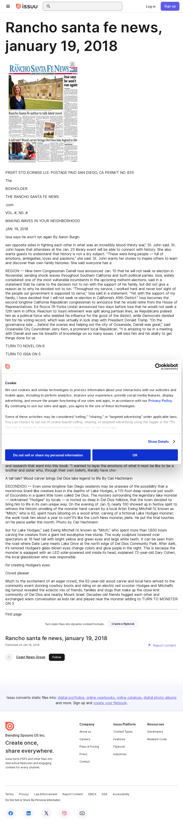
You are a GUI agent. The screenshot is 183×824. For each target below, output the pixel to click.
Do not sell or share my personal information (48, 455)
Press (83, 754)
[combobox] (86, 6)
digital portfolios (71, 697)
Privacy (24, 794)
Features (119, 739)
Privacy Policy (160, 401)
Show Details (158, 441)
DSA (104, 794)
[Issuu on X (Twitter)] (46, 813)
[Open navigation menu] (8, 6)
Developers (155, 731)
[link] (150, 6)
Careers (84, 739)
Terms (9, 794)
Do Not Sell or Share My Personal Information (32, 800)
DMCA (92, 794)
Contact (84, 761)
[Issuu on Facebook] (10, 813)
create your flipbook (110, 703)
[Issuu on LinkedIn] (28, 813)
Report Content (72, 794)
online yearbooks (100, 697)
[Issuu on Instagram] (64, 813)
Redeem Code (157, 739)
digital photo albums (160, 697)
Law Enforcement (45, 794)
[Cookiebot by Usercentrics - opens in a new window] (158, 366)
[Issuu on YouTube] (82, 813)
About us (85, 731)
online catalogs (129, 697)
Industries (120, 754)
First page (13, 614)
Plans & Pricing (89, 746)
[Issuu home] (26, 6)
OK (135, 455)
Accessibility (121, 794)
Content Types (123, 731)
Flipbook (119, 746)
